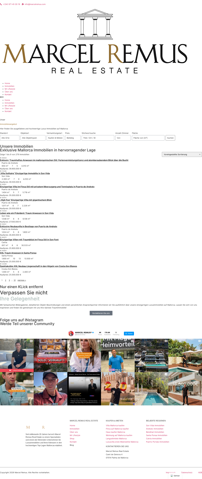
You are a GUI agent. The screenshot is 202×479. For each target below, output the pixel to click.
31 (15, 280)
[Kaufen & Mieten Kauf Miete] (55, 138)
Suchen (170, 138)
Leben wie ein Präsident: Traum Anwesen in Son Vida (27, 213)
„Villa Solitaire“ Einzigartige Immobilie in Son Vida (25, 173)
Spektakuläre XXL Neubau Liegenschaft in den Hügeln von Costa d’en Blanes (38, 266)
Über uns (9, 92)
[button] (101, 97)
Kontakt (8, 94)
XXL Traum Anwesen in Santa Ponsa (18, 253)
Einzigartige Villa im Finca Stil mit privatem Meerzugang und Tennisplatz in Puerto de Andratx (47, 186)
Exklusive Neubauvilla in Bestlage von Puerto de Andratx (28, 226)
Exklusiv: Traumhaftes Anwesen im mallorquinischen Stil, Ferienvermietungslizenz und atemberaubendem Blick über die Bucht (64, 160)
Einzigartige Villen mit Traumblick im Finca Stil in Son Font (29, 239)
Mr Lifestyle (10, 89)
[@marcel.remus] (71, 333)
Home (7, 83)
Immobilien (9, 86)
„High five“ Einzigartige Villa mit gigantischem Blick (26, 200)
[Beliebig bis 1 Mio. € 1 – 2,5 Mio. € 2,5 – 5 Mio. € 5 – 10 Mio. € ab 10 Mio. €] (73, 138)
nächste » (22, 280)
